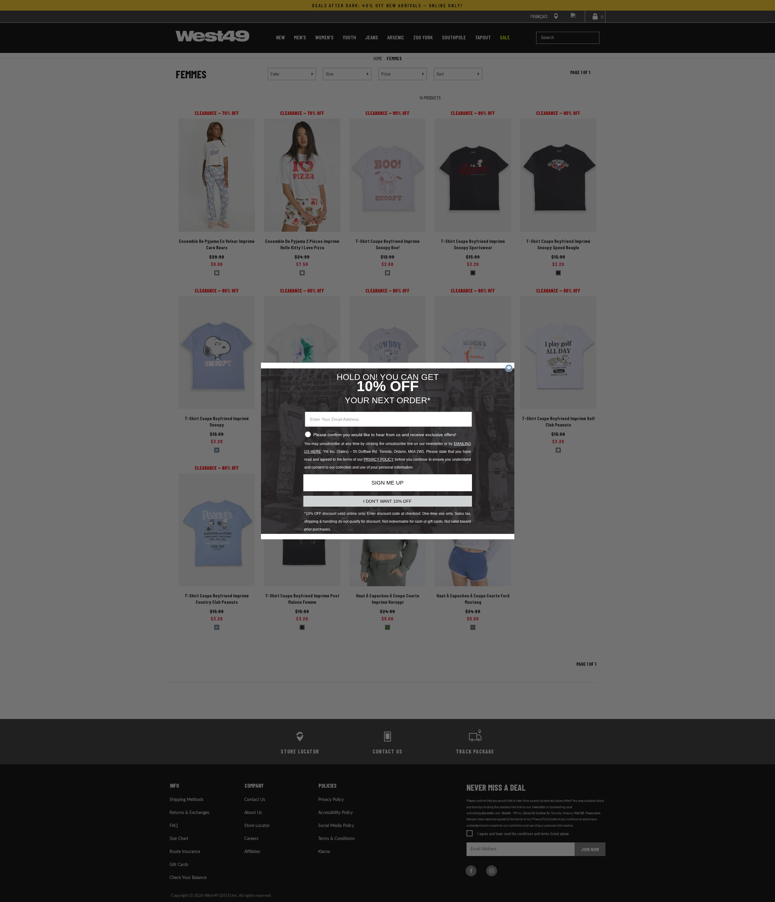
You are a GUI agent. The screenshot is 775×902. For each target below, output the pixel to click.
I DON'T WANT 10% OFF (387, 501)
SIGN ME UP (387, 483)
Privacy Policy (379, 459)
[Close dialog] (509, 368)
